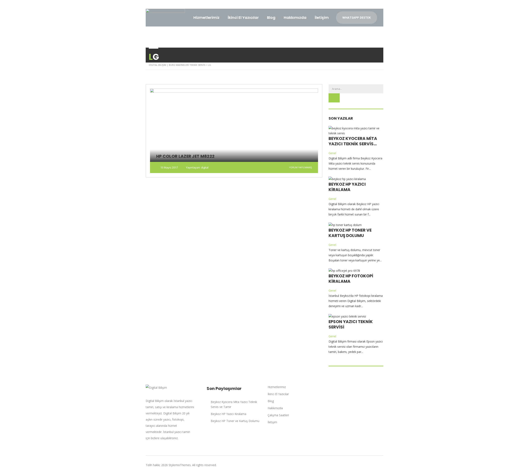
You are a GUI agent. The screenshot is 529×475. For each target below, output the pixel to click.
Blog (271, 17)
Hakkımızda (295, 17)
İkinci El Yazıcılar (243, 17)
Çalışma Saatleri (278, 415)
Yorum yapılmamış (300, 167)
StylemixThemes (180, 465)
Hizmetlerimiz (206, 17)
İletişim (322, 17)
